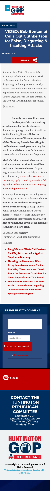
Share (25, 60)
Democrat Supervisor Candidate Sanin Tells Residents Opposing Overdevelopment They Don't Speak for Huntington (26, 287)
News (12, 25)
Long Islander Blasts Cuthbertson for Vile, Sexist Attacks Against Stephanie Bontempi (27, 253)
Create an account (21, 354)
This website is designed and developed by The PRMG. (25, 471)
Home (5, 25)
